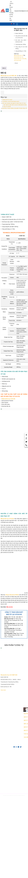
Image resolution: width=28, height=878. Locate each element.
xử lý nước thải (17, 60)
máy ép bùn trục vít (18, 57)
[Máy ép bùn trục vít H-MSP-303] (14, 725)
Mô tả (4, 68)
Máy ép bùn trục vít (18, 55)
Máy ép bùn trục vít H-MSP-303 (9, 739)
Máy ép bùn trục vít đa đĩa (8, 398)
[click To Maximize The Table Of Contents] (2, 92)
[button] (17, 24)
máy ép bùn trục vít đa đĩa (20, 58)
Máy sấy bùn (9, 672)
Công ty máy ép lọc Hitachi (12, 659)
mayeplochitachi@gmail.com (21, 11)
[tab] (4, 68)
